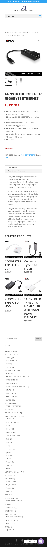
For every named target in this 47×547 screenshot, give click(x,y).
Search (38, 339)
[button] (39, 41)
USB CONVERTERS (24, 33)
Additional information (17, 171)
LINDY (7, 158)
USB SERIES (13, 33)
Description (12, 167)
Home (7, 33)
